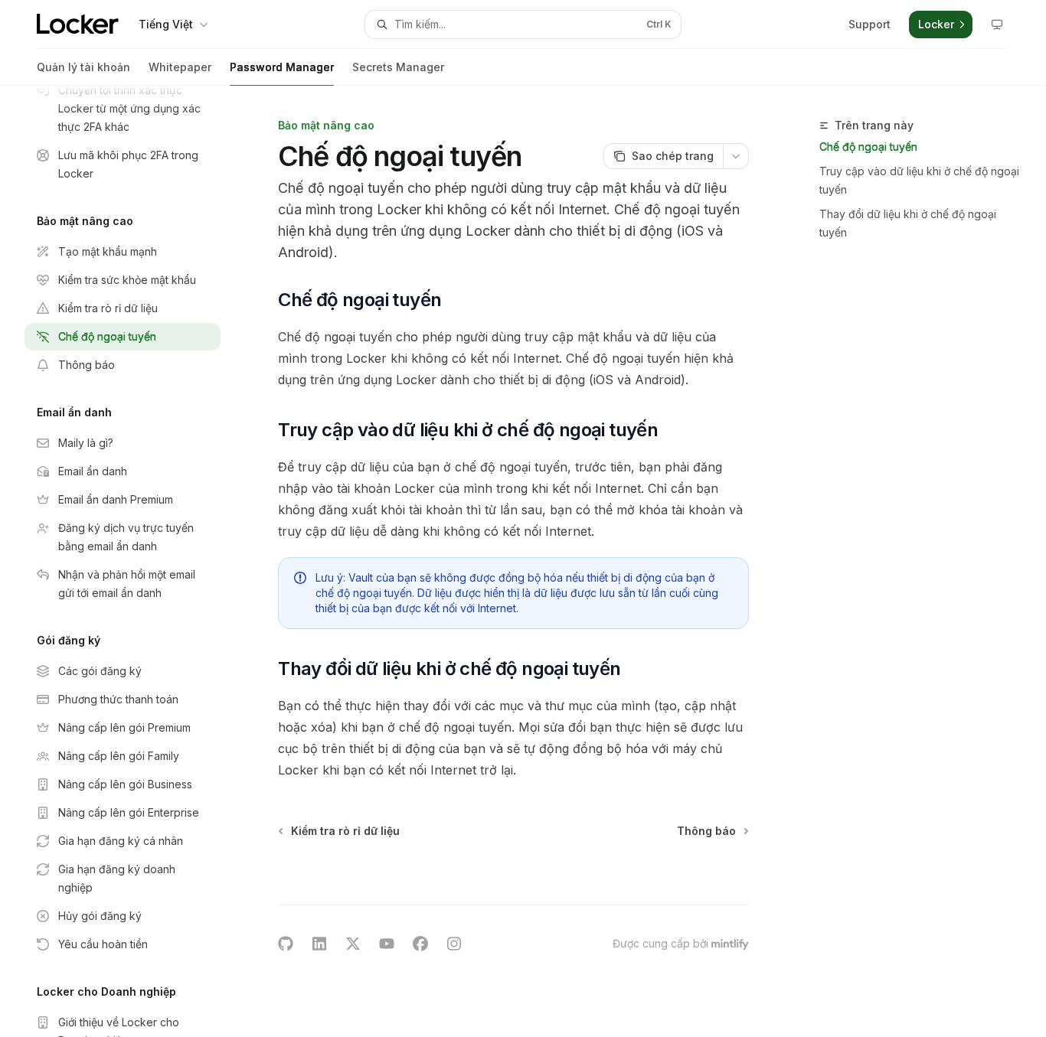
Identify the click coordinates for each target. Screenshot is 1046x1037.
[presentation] (135, 561)
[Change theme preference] (997, 24)
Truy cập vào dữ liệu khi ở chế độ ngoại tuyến (919, 180)
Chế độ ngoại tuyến (868, 146)
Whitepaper (180, 66)
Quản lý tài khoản (83, 66)
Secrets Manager (398, 66)
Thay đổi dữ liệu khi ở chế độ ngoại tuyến (907, 223)
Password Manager (282, 66)
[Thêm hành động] (736, 156)
